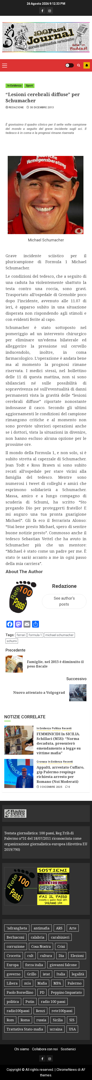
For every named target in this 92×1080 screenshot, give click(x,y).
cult (30, 955)
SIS (71, 1020)
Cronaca (42, 761)
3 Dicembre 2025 (51, 786)
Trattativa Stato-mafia (25, 1029)
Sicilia (58, 1020)
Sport (29, 85)
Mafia (42, 983)
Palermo (75, 983)
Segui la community (86, 65)
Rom (10, 1020)
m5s (27, 983)
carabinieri (60, 937)
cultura (46, 955)
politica (13, 1001)
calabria (37, 937)
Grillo (31, 974)
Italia (60, 974)
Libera (12, 983)
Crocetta (14, 955)
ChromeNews (66, 1070)
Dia (61, 955)
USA (72, 1029)
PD (42, 992)
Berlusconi (15, 937)
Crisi (61, 946)
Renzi (40, 1010)
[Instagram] (49, 10)
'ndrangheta (17, 928)
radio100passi (18, 1010)
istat (46, 974)
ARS (59, 928)
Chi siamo (21, 1049)
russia (41, 1020)
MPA (57, 983)
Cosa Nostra (41, 946)
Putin (29, 1001)
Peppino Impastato (66, 992)
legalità (78, 974)
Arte (72, 928)
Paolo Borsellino (20, 992)
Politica (56, 728)
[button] (4, 65)
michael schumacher (59, 635)
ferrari (21, 635)
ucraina (56, 1029)
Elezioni (77, 955)
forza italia (34, 965)
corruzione (16, 946)
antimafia (41, 928)
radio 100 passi (53, 1001)
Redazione (16, 107)
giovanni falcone (63, 965)
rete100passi (62, 1010)
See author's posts (64, 601)
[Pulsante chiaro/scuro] (69, 65)
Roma (25, 1020)
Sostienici (68, 1049)
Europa (13, 965)
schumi (12, 641)
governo (13, 974)
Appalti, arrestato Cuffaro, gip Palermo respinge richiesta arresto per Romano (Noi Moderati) (60, 774)
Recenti (66, 728)
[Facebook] (42, 10)
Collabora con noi (45, 1049)
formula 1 (35, 635)
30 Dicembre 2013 (42, 107)
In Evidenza (14, 85)
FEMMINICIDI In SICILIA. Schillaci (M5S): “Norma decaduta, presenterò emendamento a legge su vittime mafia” (59, 744)
